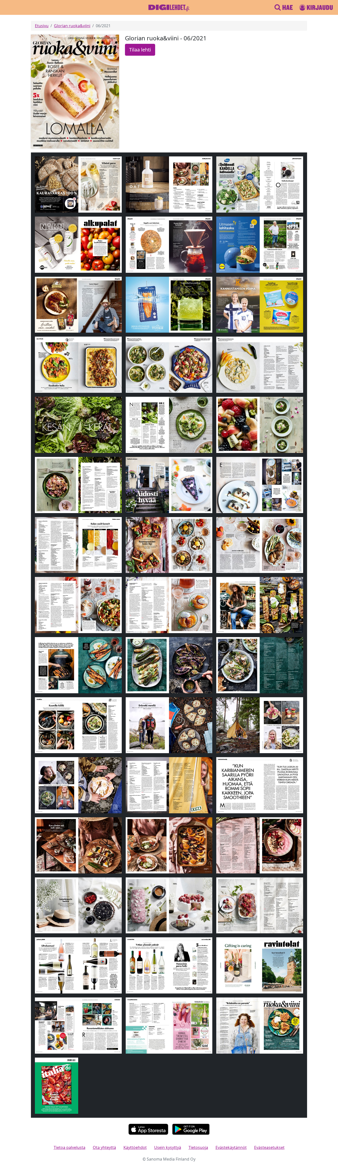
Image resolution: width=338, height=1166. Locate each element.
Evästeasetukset (269, 1147)
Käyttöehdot (135, 1147)
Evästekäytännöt (231, 1147)
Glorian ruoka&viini (72, 25)
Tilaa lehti (140, 49)
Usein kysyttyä (167, 1147)
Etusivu (41, 25)
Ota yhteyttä (104, 1147)
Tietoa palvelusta (69, 1147)
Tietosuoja (198, 1147)
